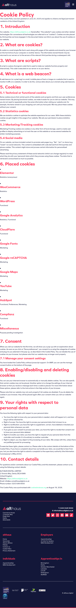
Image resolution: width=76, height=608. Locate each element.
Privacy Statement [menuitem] (9, 551)
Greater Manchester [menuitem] (48, 567)
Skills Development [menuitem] (47, 543)
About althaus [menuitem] (7, 543)
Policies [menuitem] (5, 545)
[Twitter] (53, 515)
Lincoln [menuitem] (43, 571)
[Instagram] (57, 515)
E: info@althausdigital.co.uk (62, 511)
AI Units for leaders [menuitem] (47, 541)
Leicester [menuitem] (44, 569)
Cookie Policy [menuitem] (7, 549)
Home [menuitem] (5, 539)
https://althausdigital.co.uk (20, 32)
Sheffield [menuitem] (44, 575)
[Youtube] (67, 515)
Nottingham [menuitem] (45, 573)
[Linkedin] (48, 515)
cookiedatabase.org (38, 488)
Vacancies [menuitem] (6, 541)
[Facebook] (62, 515)
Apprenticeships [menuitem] (46, 539)
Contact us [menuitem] (6, 547)
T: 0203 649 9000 (65, 508)
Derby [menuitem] (43, 565)
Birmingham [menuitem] (45, 563)
